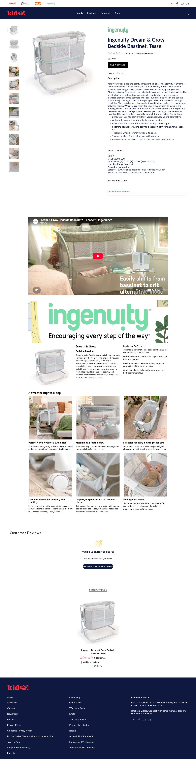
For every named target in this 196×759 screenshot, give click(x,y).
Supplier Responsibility (18, 747)
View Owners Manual (119, 191)
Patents (11, 753)
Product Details (116, 72)
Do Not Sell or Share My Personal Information (30, 736)
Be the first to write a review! (98, 566)
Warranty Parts (77, 708)
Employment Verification (81, 741)
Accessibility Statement (81, 736)
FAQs (72, 713)
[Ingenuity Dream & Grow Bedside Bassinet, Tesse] (98, 622)
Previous (22, 63)
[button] (79, 13)
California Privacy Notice (19, 730)
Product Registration (79, 725)
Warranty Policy (77, 719)
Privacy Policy (14, 725)
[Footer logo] (18, 687)
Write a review (144, 53)
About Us (12, 702)
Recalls (72, 730)
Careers (11, 708)
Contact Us (75, 702)
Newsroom (12, 713)
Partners (11, 719)
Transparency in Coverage (82, 747)
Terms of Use (13, 741)
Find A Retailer (118, 65)
